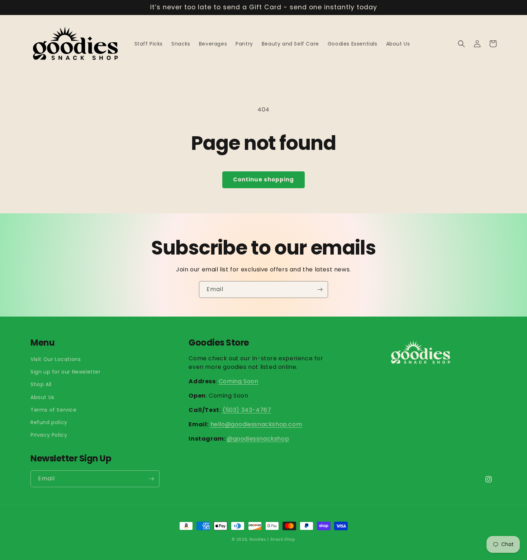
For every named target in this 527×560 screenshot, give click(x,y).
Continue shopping (263, 179)
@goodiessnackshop (258, 439)
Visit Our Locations (55, 359)
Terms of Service (53, 409)
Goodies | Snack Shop (272, 539)
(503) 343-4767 (247, 410)
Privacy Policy (48, 434)
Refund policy (48, 422)
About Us (42, 397)
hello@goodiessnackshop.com (256, 424)
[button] (461, 44)
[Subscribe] (320, 289)
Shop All (41, 384)
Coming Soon (238, 381)
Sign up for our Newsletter (65, 371)
